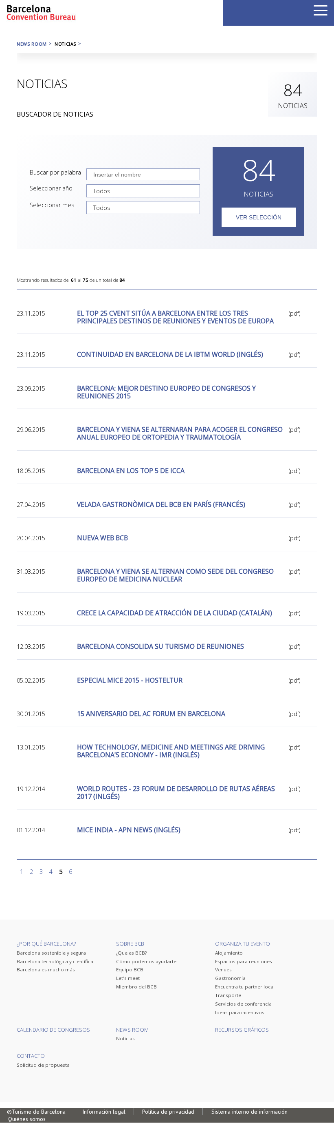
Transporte (228, 995)
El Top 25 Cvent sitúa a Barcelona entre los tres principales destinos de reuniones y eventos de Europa (175, 317)
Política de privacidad (168, 1111)
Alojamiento (229, 953)
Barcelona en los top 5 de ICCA (131, 471)
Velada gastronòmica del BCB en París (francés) (161, 505)
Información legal (103, 1111)
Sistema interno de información (249, 1111)
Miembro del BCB (136, 987)
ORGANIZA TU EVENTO (242, 943)
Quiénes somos (27, 1119)
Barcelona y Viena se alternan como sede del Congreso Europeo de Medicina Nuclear (175, 575)
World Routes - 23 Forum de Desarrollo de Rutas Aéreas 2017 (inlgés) (176, 792)
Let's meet (128, 978)
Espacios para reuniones (243, 961)
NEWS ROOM (32, 44)
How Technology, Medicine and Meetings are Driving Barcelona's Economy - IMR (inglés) (171, 751)
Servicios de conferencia (243, 1004)
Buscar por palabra (55, 172)
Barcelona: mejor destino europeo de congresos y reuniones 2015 (166, 392)
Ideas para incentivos (239, 1012)
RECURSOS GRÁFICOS (242, 1029)
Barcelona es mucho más (46, 969)
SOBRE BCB (130, 943)
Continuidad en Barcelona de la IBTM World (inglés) (170, 354)
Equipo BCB (129, 969)
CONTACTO (31, 1055)
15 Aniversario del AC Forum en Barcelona (151, 714)
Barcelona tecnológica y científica (55, 961)
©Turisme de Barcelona (36, 1111)
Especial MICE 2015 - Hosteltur (129, 680)
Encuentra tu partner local (245, 987)
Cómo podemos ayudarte (146, 961)
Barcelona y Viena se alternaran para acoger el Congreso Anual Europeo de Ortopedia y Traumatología (180, 433)
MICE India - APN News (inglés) (128, 830)
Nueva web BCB (102, 538)
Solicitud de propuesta (43, 1065)
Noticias (125, 1038)
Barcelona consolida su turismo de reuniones (160, 646)
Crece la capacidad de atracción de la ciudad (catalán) (174, 613)
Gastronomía (230, 978)
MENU (320, 10)
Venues (223, 969)
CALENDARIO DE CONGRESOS (53, 1029)
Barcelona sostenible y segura (51, 953)
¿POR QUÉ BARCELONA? (46, 943)
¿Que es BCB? (131, 953)
